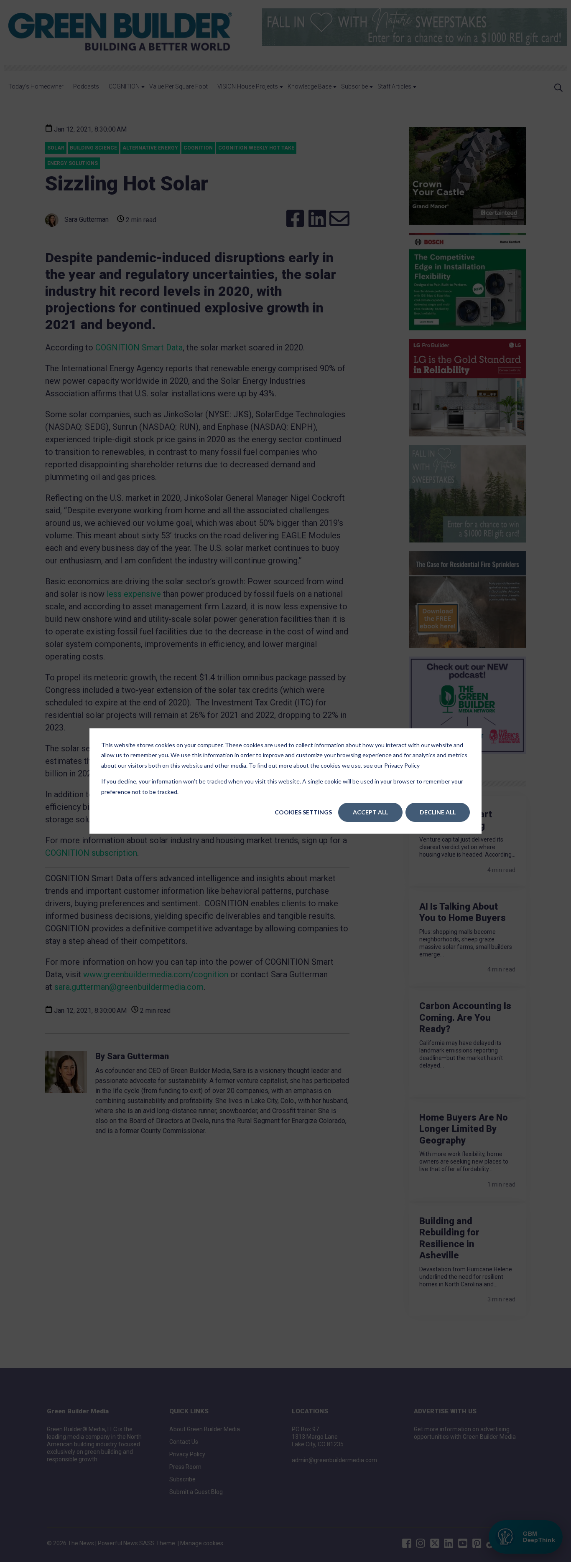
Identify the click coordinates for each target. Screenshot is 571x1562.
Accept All (370, 812)
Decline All (438, 812)
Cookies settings (303, 812)
